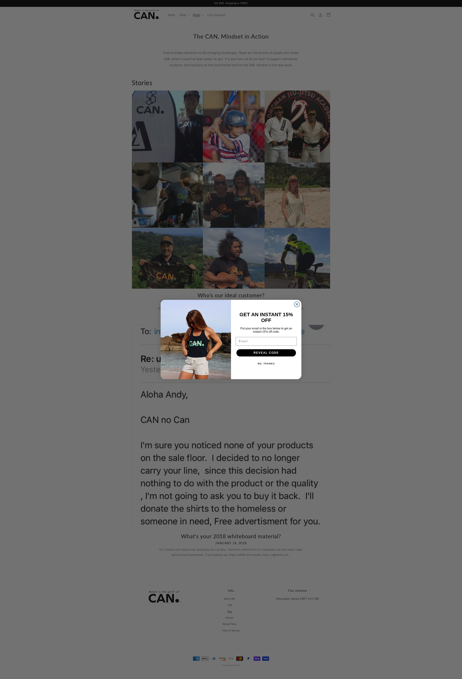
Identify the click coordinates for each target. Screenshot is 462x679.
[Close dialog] (297, 304)
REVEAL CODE (266, 352)
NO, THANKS (266, 363)
